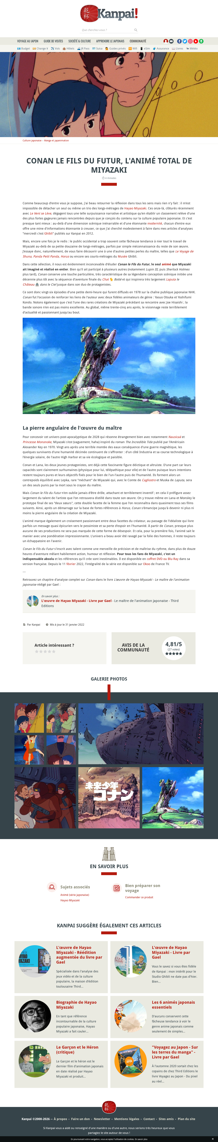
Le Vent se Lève (40, 213)
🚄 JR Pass (83, 48)
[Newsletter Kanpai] (171, 41)
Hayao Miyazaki (135, 208)
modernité (154, 223)
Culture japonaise (32, 140)
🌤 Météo (192, 48)
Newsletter (102, 1119)
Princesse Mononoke (37, 442)
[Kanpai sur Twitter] (185, 41)
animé (166, 264)
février (71, 564)
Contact (149, 1119)
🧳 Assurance (161, 48)
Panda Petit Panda (46, 256)
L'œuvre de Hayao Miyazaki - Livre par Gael (76, 601)
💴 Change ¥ (40, 48)
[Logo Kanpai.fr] (109, 13)
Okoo (146, 564)
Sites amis (166, 1119)
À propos (60, 1119)
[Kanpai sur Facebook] (179, 41)
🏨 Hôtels (68, 48)
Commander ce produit (139, 897)
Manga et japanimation (56, 140)
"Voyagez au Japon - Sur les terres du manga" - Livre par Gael (175, 1052)
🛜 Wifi (132, 48)
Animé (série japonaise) (74, 895)
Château (28, 284)
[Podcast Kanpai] (201, 41)
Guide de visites (53, 41)
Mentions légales (126, 1119)
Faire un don (80, 1119)
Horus (65, 256)
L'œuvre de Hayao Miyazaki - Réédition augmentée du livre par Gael (79, 955)
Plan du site (186, 1119)
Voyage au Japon (27, 41)
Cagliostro (149, 480)
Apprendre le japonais (110, 41)
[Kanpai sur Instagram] (190, 41)
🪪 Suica (97, 48)
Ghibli (48, 233)
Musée (122, 256)
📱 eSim (145, 48)
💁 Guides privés (115, 48)
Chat (105, 279)
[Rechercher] (136, 30)
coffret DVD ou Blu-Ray (162, 559)
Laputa (171, 279)
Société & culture (79, 41)
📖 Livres (177, 48)
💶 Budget (23, 48)
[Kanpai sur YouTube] (195, 41)
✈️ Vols (55, 48)
